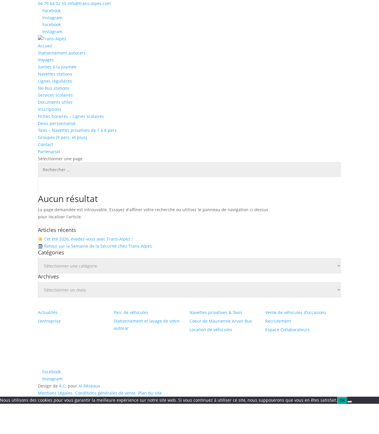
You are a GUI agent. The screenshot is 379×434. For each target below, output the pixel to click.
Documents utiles (55, 102)
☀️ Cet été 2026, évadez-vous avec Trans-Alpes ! (85, 239)
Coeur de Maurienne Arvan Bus (221, 321)
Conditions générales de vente (105, 393)
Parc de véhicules (131, 312)
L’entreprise (49, 321)
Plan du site (150, 393)
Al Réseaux (89, 386)
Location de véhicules (211, 329)
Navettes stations (55, 74)
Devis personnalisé (57, 123)
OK (342, 400)
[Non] (349, 402)
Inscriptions (49, 109)
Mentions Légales (55, 393)
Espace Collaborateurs (287, 329)
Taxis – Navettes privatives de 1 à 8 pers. (78, 130)
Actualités (47, 312)
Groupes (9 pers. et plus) (62, 137)
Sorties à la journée (57, 67)
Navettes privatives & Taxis (216, 312)
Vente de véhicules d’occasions (295, 312)
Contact (45, 144)
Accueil (45, 46)
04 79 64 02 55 (52, 3)
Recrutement (278, 321)
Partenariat (49, 151)
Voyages (46, 60)
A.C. (63, 386)
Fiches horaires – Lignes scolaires (71, 116)
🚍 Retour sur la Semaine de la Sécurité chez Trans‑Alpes (95, 246)
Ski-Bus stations (53, 88)
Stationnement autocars (62, 53)
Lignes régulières (55, 81)
